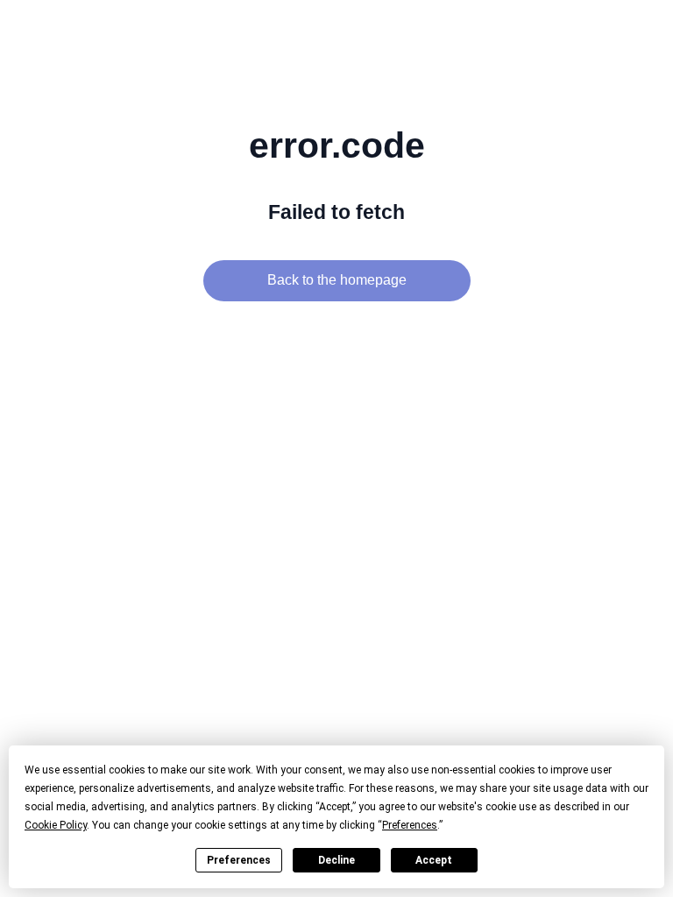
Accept (433, 860)
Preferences (239, 860)
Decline (336, 860)
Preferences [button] (409, 825)
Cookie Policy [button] (56, 825)
